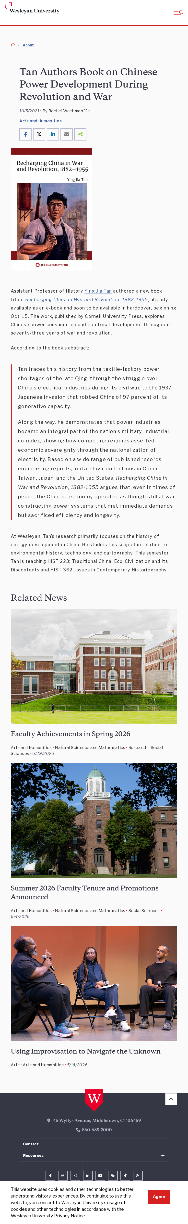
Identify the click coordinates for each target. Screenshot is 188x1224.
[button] (178, 12)
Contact (31, 1144)
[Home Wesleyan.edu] (25, 8)
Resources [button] (33, 1155)
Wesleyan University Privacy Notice (48, 1215)
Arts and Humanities (40, 121)
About (28, 45)
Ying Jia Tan (98, 291)
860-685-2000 (97, 1130)
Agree (159, 1196)
